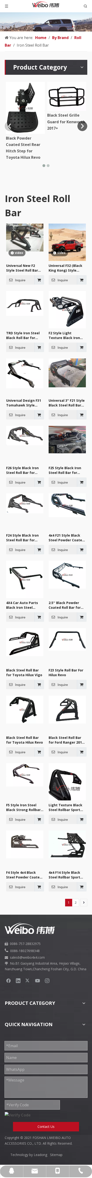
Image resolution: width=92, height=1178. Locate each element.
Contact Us (46, 1126)
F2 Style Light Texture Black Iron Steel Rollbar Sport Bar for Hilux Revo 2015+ (64, 335)
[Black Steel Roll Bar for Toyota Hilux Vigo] (24, 641)
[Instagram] (47, 980)
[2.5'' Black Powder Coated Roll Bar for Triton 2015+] (67, 574)
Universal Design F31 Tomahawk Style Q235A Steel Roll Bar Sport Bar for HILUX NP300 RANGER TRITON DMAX (23, 403)
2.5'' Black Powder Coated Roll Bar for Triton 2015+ (65, 605)
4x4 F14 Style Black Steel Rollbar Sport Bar (64, 875)
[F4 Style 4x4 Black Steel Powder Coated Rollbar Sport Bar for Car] (24, 844)
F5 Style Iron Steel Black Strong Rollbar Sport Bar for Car (23, 807)
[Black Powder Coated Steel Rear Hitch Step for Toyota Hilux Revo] (25, 108)
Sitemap (56, 1154)
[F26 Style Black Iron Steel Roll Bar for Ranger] (24, 435)
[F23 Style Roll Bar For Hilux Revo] (67, 639)
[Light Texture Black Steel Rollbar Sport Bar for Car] (67, 787)
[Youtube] (37, 980)
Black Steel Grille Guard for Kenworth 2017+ (66, 122)
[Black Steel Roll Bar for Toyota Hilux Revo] (24, 709)
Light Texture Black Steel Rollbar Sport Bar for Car (65, 807)
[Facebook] (8, 980)
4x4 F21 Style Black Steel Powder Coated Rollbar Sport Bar (66, 538)
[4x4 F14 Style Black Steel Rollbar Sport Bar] (67, 844)
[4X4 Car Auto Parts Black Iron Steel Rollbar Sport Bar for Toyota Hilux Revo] (24, 579)
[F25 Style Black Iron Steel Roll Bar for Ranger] (67, 439)
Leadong (42, 1154)
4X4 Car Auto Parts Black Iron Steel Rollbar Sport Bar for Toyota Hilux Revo (23, 605)
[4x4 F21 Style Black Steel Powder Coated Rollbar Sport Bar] (67, 504)
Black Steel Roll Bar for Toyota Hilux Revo (24, 740)
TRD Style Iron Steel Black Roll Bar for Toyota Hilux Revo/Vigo (23, 335)
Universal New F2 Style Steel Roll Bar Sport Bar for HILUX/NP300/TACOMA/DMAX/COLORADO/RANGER (24, 268)
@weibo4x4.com (32, 957)
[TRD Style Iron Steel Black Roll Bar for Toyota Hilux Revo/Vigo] (24, 303)
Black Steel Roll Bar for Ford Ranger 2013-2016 (67, 740)
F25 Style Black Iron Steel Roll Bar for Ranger (65, 470)
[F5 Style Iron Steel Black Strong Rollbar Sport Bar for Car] (24, 774)
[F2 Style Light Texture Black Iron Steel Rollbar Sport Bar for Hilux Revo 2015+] (67, 309)
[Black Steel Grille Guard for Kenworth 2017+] (66, 96)
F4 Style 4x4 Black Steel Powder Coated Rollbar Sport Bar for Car (24, 875)
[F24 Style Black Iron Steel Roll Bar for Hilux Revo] (24, 503)
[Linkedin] (18, 980)
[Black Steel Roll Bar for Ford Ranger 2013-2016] (67, 709)
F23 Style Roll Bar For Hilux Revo (66, 672)
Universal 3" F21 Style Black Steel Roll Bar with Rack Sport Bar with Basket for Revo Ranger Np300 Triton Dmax (67, 403)
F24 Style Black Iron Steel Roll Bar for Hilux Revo (22, 538)
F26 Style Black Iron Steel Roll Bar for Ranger (22, 470)
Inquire (20, 280)
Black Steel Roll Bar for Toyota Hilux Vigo (24, 672)
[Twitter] (28, 980)
